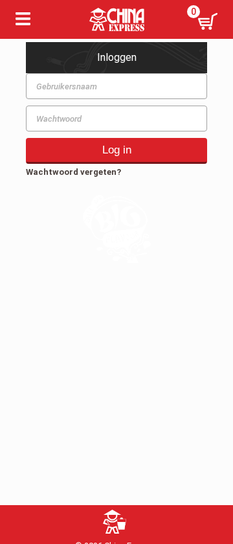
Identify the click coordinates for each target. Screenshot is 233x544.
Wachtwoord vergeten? (73, 172)
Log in (116, 150)
